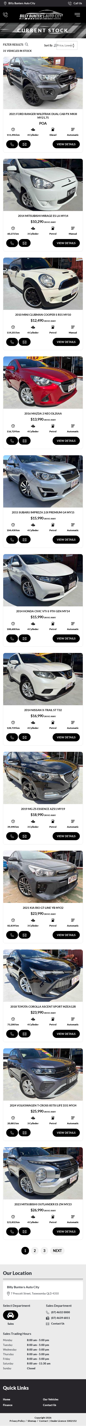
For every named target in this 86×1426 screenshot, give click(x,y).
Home (6, 1399)
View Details (66, 144)
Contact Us (49, 1405)
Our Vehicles (50, 1399)
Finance (7, 1405)
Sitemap (32, 1420)
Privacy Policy (17, 1420)
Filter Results (13, 44)
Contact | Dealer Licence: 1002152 (58, 1420)
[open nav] (77, 14)
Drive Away (50, 222)
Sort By (48, 45)
